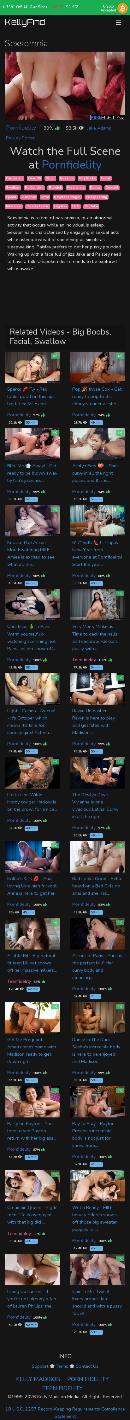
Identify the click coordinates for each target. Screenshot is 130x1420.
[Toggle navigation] (118, 22)
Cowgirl (112, 187)
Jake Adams (99, 128)
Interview (13, 206)
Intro (45, 197)
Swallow (13, 187)
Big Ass (60, 206)
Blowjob (55, 187)
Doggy (95, 187)
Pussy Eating (96, 197)
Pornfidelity (21, 127)
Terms (62, 1366)
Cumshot (28, 197)
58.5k (72, 128)
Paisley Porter (20, 138)
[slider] (50, 114)
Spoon (11, 197)
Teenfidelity (84, 659)
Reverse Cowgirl (67, 197)
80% (49, 128)
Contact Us (87, 1366)
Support (40, 1366)
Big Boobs (87, 178)
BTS (75, 206)
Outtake (91, 206)
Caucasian (14, 178)
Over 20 (34, 178)
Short (50, 178)
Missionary (76, 187)
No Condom (34, 187)
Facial (105, 178)
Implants (67, 178)
